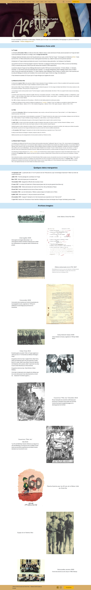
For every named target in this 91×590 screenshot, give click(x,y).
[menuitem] (15, 2)
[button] (63, 1)
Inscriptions (68, 587)
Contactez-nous (76, 1)
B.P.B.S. (74, 57)
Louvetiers (44, 102)
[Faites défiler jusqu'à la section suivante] (45, 34)
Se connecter (68, 1)
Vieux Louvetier (33, 151)
